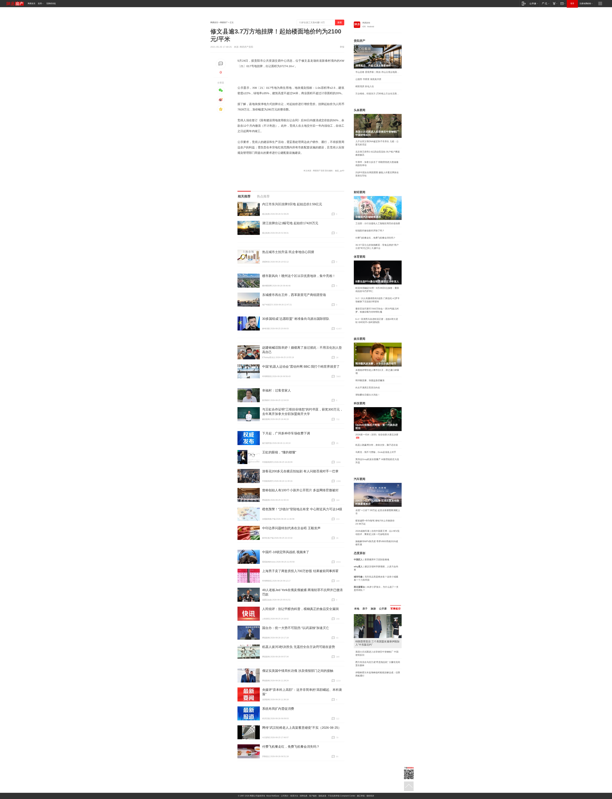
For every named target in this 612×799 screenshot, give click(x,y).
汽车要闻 (359, 479)
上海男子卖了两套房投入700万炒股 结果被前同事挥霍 (300, 571)
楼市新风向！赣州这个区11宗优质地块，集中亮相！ (298, 276)
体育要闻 (359, 256)
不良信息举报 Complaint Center (341, 796)
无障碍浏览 (51, 3)
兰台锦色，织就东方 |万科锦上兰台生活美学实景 (377, 93)
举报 (342, 47)
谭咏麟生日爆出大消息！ (367, 394)
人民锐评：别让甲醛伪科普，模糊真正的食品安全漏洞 (300, 609)
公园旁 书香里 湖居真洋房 (368, 79)
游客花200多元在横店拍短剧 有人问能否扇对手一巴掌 (300, 471)
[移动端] (524, 3)
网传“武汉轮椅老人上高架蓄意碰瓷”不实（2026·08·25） (301, 727)
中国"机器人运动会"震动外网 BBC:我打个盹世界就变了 (301, 366)
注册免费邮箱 (585, 3)
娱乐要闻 (359, 338)
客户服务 (313, 796)
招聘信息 (303, 796)
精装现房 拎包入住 (364, 86)
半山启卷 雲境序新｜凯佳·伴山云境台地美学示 (377, 72)
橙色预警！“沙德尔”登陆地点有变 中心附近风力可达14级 (302, 509)
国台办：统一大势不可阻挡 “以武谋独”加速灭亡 (295, 628)
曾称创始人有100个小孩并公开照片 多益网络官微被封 (300, 490)
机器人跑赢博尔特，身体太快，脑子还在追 (376, 445)
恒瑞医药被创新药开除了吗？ (369, 230)
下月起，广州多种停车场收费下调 (286, 433)
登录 (572, 3)
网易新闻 (366, 23)
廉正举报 (361, 796)
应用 (40, 3)
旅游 (373, 608)
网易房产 (224, 22)
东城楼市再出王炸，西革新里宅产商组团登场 (294, 295)
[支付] (555, 3)
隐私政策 (322, 796)
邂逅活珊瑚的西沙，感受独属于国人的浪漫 (376, 669)
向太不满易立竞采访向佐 (367, 387)
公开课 (383, 608)
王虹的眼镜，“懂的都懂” (279, 452)
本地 (356, 608)
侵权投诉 (370, 796)
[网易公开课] (533, 3)
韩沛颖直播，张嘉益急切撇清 (369, 380)
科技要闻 (359, 403)
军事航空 (395, 608)
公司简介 (285, 796)
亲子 (365, 608)
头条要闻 (359, 110)
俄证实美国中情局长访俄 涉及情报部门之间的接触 (297, 670)
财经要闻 (359, 192)
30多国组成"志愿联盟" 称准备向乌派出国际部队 (295, 318)
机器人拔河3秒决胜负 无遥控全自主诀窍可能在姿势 (298, 647)
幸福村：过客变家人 (276, 390)
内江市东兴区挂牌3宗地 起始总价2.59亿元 (292, 204)
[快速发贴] (221, 64)
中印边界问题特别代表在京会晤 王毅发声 (291, 528)
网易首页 (31, 3)
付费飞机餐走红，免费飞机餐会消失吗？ (291, 746)
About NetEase (272, 796)
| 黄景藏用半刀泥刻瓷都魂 (371, 559)
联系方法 (294, 796)
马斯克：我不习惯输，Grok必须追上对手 (375, 452)
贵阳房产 (359, 40)
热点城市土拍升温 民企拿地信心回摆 (288, 252)
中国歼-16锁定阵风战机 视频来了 (285, 552)
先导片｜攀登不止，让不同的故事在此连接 (376, 662)
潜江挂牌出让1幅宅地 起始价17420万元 (290, 223)
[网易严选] (545, 3)
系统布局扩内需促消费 (278, 708)
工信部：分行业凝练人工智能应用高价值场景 (377, 223)
